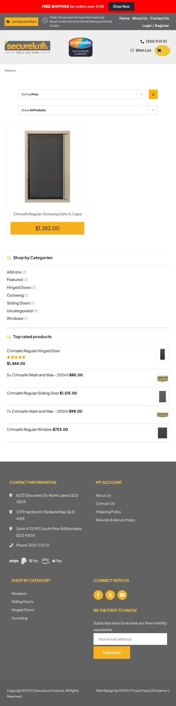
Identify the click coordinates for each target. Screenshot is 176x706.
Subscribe (112, 652)
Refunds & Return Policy (115, 520)
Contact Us (105, 503)
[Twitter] (110, 595)
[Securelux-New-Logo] (27, 42)
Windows (15, 318)
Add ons (14, 271)
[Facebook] (98, 595)
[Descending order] (153, 94)
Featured (15, 279)
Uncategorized (20, 310)
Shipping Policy (108, 511)
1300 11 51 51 (38, 545)
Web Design (105, 690)
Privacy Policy (140, 690)
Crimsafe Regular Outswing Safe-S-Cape (47, 214)
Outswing (15, 295)
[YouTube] (122, 595)
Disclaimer (160, 690)
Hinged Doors (19, 287)
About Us (103, 495)
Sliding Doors (18, 303)
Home (9, 70)
